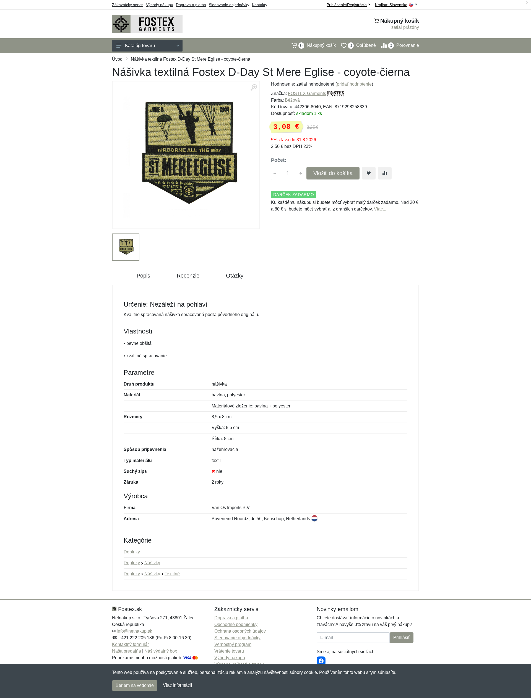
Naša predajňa (126, 651)
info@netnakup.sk (134, 631)
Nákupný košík (318, 45)
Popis (143, 276)
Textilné (172, 573)
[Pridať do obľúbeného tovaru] (369, 173)
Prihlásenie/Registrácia (347, 5)
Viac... (380, 209)
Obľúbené (363, 45)
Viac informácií (177, 685)
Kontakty (259, 4)
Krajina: (391, 5)
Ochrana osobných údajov (240, 631)
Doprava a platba (191, 4)
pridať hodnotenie (354, 84)
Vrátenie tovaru (229, 651)
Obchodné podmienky (235, 624)
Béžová (292, 100)
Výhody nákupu (159, 4)
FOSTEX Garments (307, 93)
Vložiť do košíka (333, 173)
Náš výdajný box (160, 651)
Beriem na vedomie (135, 685)
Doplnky (132, 552)
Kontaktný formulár (130, 644)
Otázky (234, 276)
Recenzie (188, 276)
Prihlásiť (401, 637)
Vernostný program (232, 644)
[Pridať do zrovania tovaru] (385, 173)
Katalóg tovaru (140, 45)
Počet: (278, 160)
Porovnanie (404, 45)
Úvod (117, 59)
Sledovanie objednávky (229, 4)
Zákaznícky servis (127, 4)
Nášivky (152, 562)
